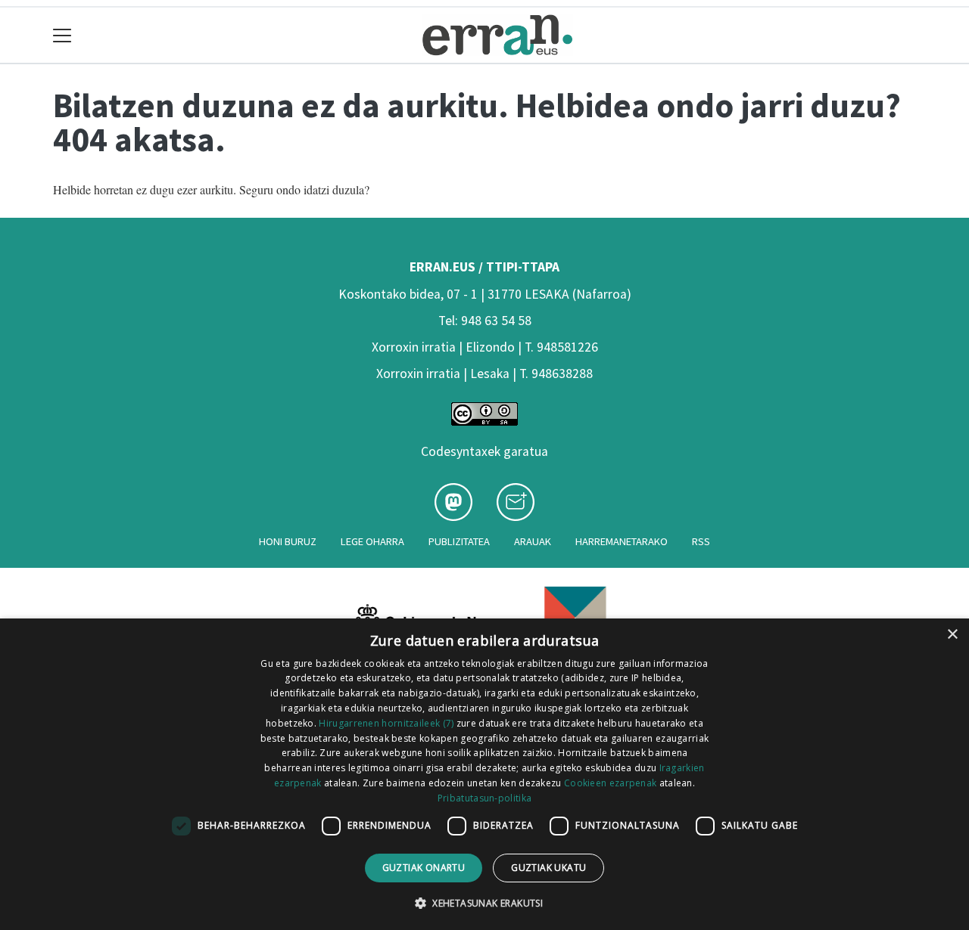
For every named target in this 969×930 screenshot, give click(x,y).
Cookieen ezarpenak (610, 783)
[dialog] (484, 774)
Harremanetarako (621, 541)
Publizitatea (459, 541)
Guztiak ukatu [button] (548, 867)
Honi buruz (287, 541)
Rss (701, 541)
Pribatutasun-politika (484, 798)
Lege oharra (372, 541)
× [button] (952, 634)
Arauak (532, 541)
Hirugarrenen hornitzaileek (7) (386, 723)
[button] (484, 903)
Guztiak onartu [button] (424, 867)
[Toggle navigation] (62, 35)
